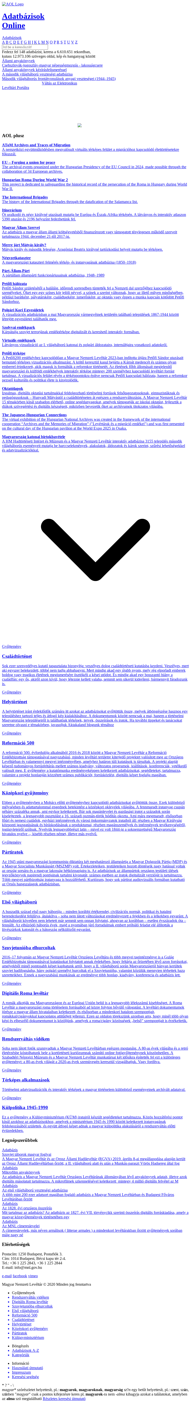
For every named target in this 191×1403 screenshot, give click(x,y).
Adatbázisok (12, 38)
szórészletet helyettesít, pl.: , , (62, 1390)
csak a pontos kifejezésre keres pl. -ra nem (65, 1394)
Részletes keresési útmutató (64, 1399)
